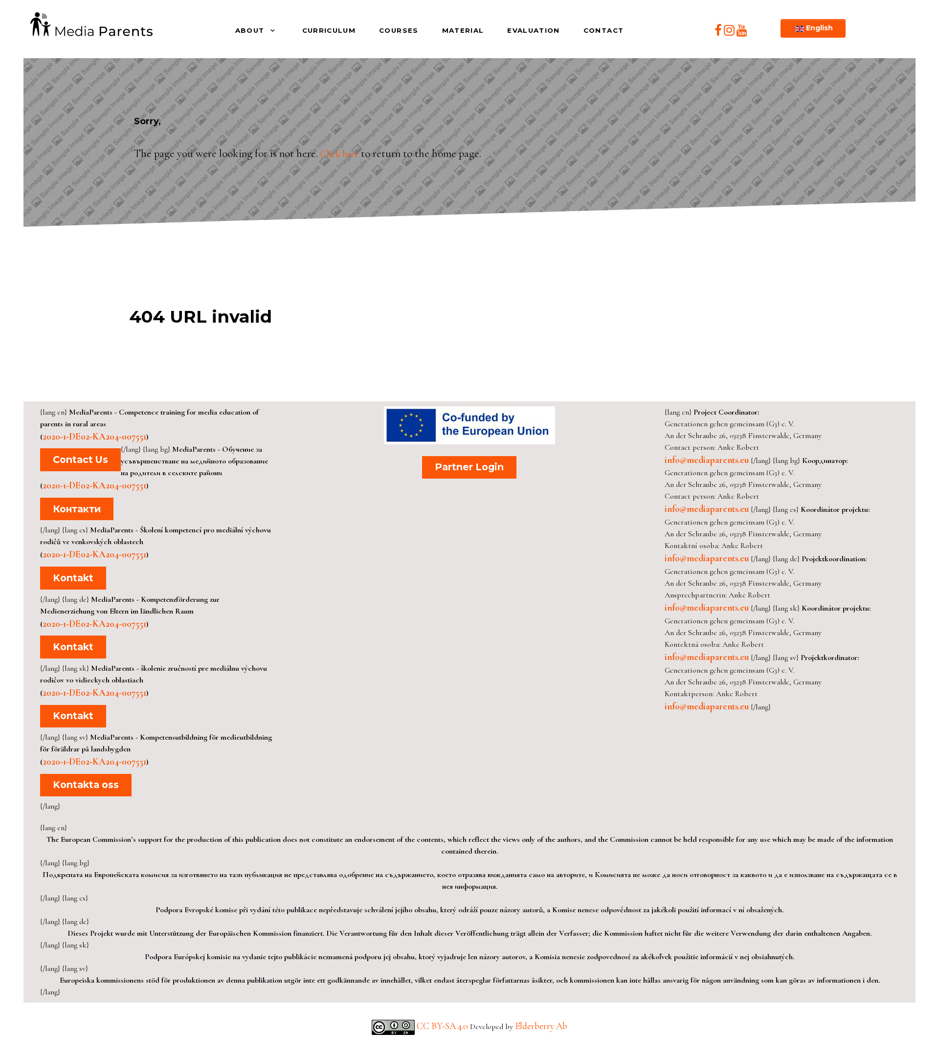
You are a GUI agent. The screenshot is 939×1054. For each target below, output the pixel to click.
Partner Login (469, 467)
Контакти (77, 509)
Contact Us (80, 459)
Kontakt (73, 578)
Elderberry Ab (541, 1026)
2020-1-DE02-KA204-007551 (94, 436)
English (818, 27)
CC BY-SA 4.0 (443, 1026)
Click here (339, 154)
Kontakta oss (86, 784)
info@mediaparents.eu (707, 460)
